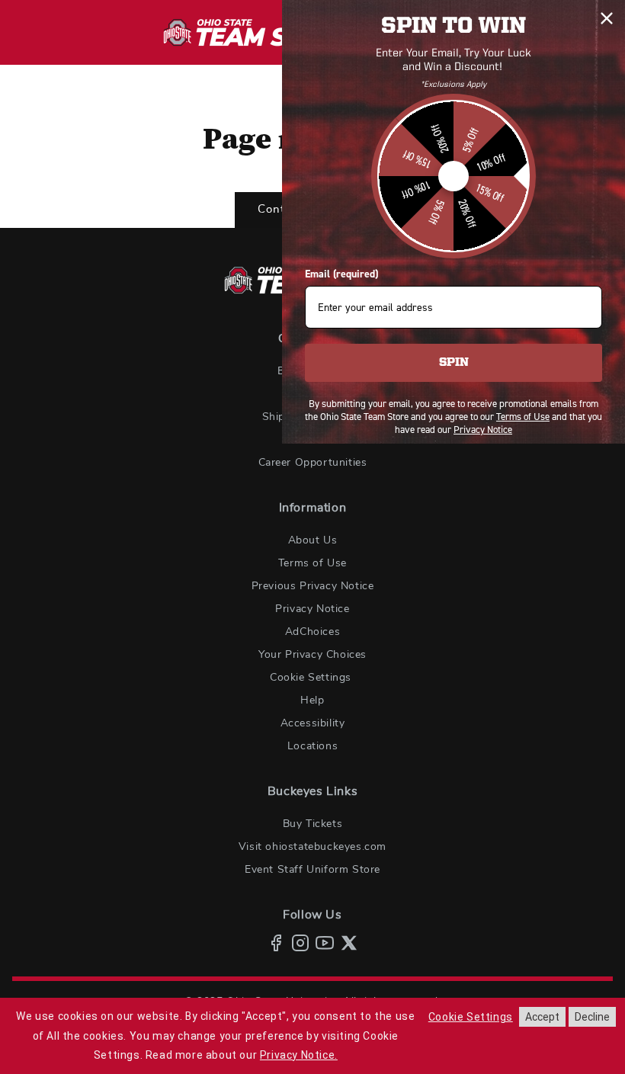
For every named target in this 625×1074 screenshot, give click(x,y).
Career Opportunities (312, 462)
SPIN (454, 363)
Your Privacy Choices (312, 654)
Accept (542, 1017)
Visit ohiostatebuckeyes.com (312, 847)
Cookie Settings (310, 677)
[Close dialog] (607, 18)
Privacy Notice (312, 609)
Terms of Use (312, 563)
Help (312, 700)
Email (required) (341, 274)
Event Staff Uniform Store (312, 869)
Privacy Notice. (299, 1055)
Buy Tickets (313, 824)
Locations (312, 746)
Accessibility (312, 723)
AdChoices (312, 632)
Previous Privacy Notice (313, 586)
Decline (592, 1017)
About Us (313, 540)
